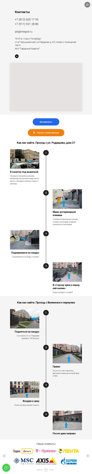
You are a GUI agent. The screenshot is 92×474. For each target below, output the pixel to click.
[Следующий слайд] (88, 456)
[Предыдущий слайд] (4, 456)
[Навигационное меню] (87, 5)
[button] (46, 121)
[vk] (17, 56)
